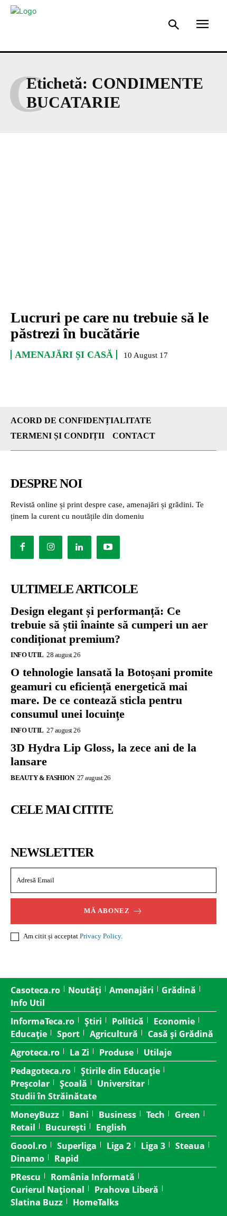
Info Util (27, 655)
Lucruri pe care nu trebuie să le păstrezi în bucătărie (110, 325)
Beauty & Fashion (42, 778)
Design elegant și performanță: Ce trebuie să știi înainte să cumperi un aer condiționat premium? (109, 624)
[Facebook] (22, 547)
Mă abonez (107, 911)
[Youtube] (108, 547)
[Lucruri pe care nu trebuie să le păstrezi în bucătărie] (113, 237)
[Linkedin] (79, 547)
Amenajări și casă (64, 354)
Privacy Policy (100, 936)
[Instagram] (50, 547)
